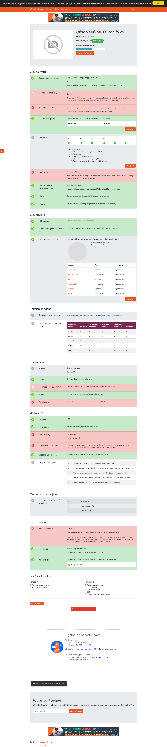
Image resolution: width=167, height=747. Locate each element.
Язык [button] (133, 9)
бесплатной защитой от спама (78, 447)
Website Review (37, 9)
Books (70, 293)
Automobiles (72, 284)
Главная (49, 9)
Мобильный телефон (39, 587)
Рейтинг (56, 9)
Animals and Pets (74, 274)
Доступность (92, 587)
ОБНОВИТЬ (97, 41)
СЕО (88, 592)
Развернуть (130, 129)
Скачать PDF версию (85, 53)
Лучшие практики (93, 589)
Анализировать (37, 603)
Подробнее (69, 5)
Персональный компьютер (41, 585)
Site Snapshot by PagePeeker (40, 746)
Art (69, 279)
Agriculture (72, 270)
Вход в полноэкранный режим (83, 609)
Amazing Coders (46, 742)
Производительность (95, 585)
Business (71, 289)
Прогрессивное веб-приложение (98, 594)
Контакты (64, 9)
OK (158, 3)
